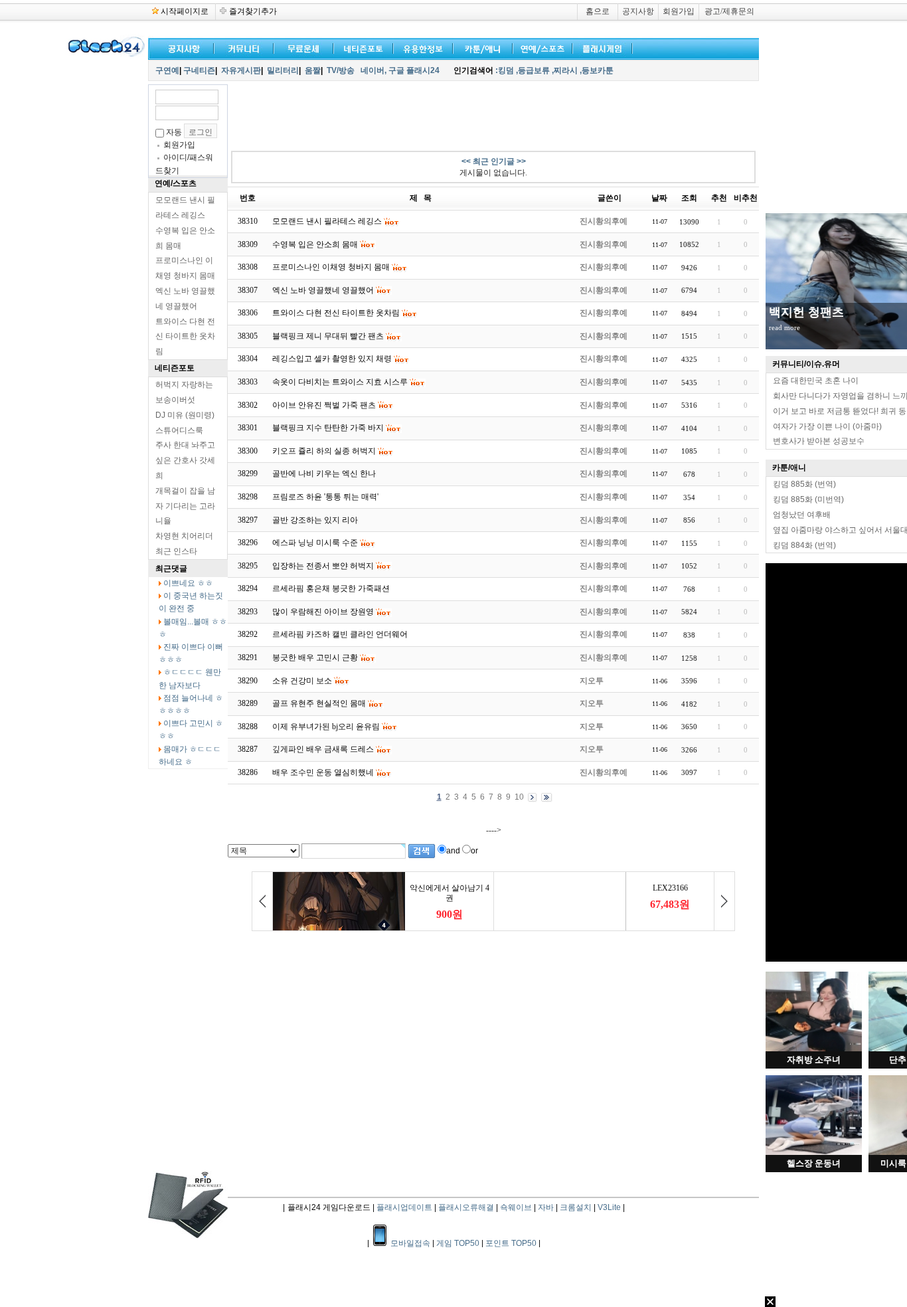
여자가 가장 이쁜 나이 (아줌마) (827, 426)
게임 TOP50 (457, 1243)
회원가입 (679, 11)
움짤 (313, 70)
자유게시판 (241, 70)
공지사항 (638, 11)
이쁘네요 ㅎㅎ (188, 583)
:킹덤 (504, 70)
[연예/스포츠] (539, 47)
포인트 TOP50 (510, 1243)
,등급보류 (533, 70)
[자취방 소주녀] (814, 1048)
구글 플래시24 (415, 70)
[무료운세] (300, 47)
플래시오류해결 (467, 1207)
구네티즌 (199, 70)
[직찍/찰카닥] (360, 47)
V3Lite (609, 1207)
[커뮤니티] (244, 47)
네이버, (373, 70)
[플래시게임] (599, 47)
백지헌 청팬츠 (806, 312)
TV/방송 (341, 70)
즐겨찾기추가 (252, 11)
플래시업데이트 (404, 1207)
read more (784, 327)
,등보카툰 (597, 70)
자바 (546, 1207)
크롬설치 (576, 1207)
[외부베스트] (480, 47)
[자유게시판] (420, 47)
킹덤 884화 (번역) (804, 545)
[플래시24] (105, 54)
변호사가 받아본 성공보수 (819, 441)
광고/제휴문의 (729, 11)
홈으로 (598, 11)
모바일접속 (411, 1243)
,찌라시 (565, 70)
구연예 (167, 70)
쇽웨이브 (516, 1207)
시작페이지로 (184, 11)
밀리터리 (283, 70)
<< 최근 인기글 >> (493, 161)
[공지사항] (181, 47)
